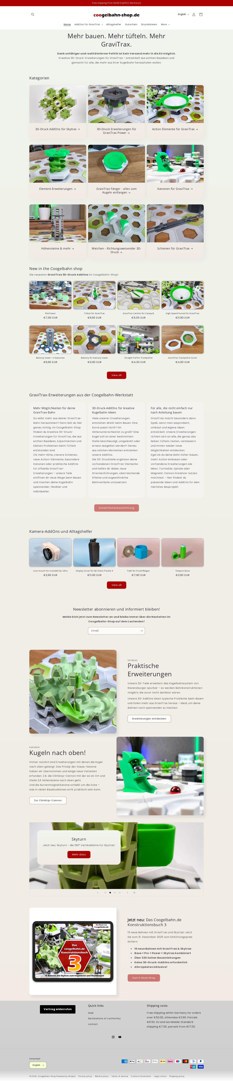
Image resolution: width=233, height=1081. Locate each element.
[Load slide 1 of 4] (105, 892)
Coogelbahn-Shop (47, 1076)
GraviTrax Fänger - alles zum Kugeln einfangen (116, 190)
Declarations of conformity (104, 1018)
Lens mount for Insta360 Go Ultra (50, 570)
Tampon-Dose (182, 570)
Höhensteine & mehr (56, 248)
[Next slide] (127, 892)
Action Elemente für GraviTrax (173, 129)
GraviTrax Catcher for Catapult (138, 313)
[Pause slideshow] (135, 892)
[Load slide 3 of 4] (115, 892)
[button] (32, 14)
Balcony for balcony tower (94, 357)
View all (117, 375)
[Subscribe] (141, 631)
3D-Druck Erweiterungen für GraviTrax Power (116, 131)
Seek (91, 1012)
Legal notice (160, 1076)
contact (93, 1024)
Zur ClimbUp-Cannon (48, 800)
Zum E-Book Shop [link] (143, 977)
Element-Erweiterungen (56, 189)
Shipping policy (176, 1076)
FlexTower (50, 313)
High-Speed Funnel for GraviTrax (182, 313)
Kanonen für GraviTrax (173, 189)
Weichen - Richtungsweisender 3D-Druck (116, 250)
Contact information (141, 1076)
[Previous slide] (97, 892)
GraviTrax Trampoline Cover (182, 357)
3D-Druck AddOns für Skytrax (56, 129)
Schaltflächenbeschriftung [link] (116, 507)
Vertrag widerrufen (58, 1009)
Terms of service (119, 1076)
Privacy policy (85, 1076)
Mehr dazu (73, 854)
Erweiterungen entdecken (149, 718)
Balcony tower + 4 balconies (50, 357)
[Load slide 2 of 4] (110, 892)
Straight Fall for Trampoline (138, 357)
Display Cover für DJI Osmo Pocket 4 (94, 570)
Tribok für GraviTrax (94, 313)
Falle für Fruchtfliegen (138, 570)
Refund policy (102, 1076)
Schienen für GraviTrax (173, 248)
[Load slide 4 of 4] (119, 892)
